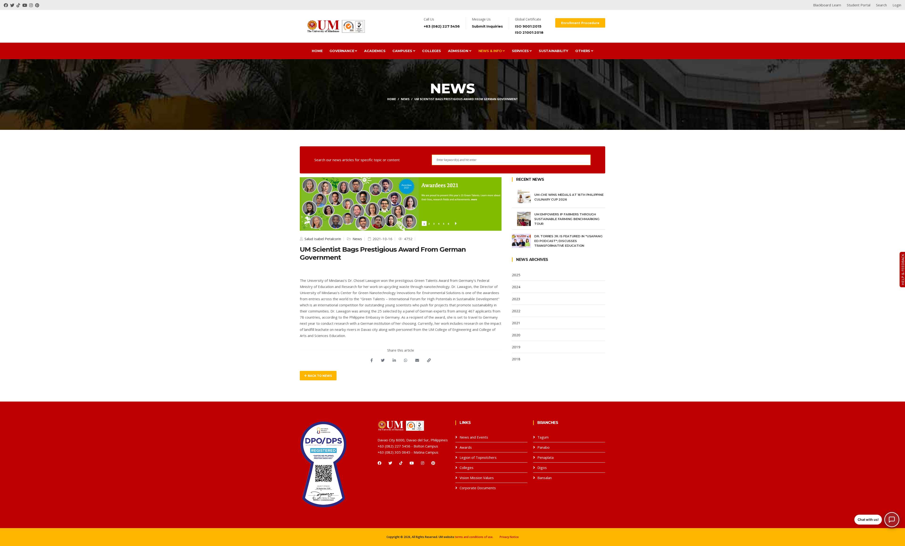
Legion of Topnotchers (478, 457)
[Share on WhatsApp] (405, 360)
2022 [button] (516, 310)
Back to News (319, 376)
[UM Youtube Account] (25, 5)
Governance (342, 51)
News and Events (474, 437)
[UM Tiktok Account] (19, 5)
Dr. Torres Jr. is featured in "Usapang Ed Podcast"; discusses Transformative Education (568, 240)
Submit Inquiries (487, 26)
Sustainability (553, 51)
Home (317, 51)
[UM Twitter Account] (13, 5)
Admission (458, 51)
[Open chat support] (891, 519)
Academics (374, 51)
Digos (542, 467)
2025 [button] (516, 274)
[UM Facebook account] (7, 5)
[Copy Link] (429, 360)
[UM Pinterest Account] (37, 5)
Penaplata (545, 457)
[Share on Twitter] (383, 360)
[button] (876, 519)
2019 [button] (516, 347)
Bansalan (544, 477)
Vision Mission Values (477, 477)
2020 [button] (516, 335)
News (405, 99)
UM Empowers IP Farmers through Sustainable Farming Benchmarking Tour (567, 219)
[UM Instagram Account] (32, 5)
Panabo (543, 447)
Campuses (402, 51)
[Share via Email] (417, 360)
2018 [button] (516, 359)
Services (521, 51)
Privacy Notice (509, 537)
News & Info (490, 51)
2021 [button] (516, 322)
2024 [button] (516, 286)
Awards (466, 447)
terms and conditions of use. (474, 537)
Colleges (431, 51)
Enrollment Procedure (580, 23)
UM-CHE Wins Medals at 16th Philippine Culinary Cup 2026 (569, 197)
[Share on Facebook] (371, 360)
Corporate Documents (478, 487)
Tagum (543, 437)
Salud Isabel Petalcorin (322, 238)
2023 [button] (516, 298)
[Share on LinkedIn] (394, 360)
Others (583, 51)
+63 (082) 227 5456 (442, 26)
